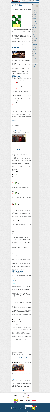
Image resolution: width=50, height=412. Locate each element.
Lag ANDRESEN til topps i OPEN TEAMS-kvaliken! (14, 405)
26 (34, 66)
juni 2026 (36, 60)
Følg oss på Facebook (25, 408)
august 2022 (36, 40)
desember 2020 (34, 32)
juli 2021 (33, 35)
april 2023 (36, 44)
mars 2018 (34, 18)
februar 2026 (36, 59)
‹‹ (32, 62)
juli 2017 (33, 14)
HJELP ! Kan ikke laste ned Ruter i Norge (21, 408)
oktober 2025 (34, 57)
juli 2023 (33, 45)
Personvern (25, 0)
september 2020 (34, 30)
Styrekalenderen (19, 410)
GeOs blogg (33, 4)
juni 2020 (36, 29)
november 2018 (34, 21)
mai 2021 (33, 34)
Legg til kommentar (13, 46)
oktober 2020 (34, 31)
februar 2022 (36, 38)
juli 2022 (33, 40)
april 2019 (36, 23)
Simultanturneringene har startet (17, 271)
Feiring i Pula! (14, 120)
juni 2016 (33, 8)
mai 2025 (33, 55)
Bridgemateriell (15, 4)
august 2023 (36, 45)
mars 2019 (34, 23)
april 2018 (36, 18)
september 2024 (34, 51)
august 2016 (34, 9)
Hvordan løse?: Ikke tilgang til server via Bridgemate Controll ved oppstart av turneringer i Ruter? (21, 407)
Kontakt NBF (27, 0)
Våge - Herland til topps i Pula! (17, 130)
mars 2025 (34, 54)
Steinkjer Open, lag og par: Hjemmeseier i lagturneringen (21, 357)
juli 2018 (33, 19)
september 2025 (34, 56)
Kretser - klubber (30, 0)
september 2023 (34, 46)
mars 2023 (34, 44)
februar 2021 (36, 33)
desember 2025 (34, 58)
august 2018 (36, 19)
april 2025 (36, 54)
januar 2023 (34, 43)
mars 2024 (34, 49)
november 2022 (34, 42)
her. (18, 360)
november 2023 (34, 47)
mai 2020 (33, 29)
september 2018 (34, 20)
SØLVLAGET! (13, 407)
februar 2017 (36, 12)
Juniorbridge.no (34, 0)
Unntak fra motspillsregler (16, 149)
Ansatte (22, 0)
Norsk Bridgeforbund (15, 1)
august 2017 (36, 14)
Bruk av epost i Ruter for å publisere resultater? (20, 405)
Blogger (17, 4)
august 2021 (36, 35)
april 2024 (36, 49)
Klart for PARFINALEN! (15, 47)
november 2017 (34, 16)
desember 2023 (34, 48)
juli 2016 (35, 8)
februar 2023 (36, 43)
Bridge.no (13, 4)
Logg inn (37, 0)
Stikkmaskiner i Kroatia (16, 76)
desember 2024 (34, 53)
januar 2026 (34, 59)
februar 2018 (36, 17)
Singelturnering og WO (20, 409)
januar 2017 (34, 12)
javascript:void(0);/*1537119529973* (23, 123)
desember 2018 (34, 22)
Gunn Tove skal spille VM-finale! (15, 408)
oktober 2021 (34, 36)
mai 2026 (33, 60)
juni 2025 (36, 55)
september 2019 (34, 25)
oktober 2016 (34, 10)
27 (35, 66)
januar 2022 (34, 38)
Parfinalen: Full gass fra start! (17, 5)
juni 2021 (36, 34)
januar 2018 (34, 17)
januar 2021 (34, 33)
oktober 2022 (34, 41)
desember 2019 (34, 27)
